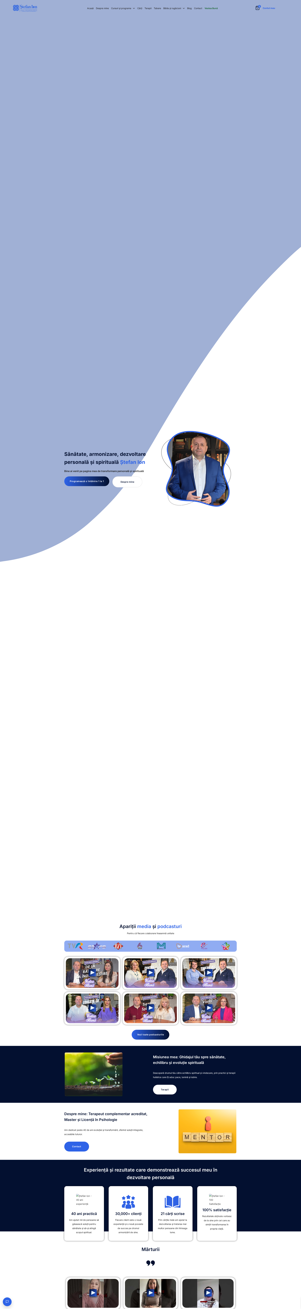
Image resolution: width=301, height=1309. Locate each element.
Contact (198, 8)
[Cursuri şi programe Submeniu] (134, 8)
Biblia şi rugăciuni (172, 8)
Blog (189, 8)
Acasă (90, 8)
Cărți (139, 8)
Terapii (148, 8)
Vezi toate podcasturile (150, 1034)
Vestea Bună (211, 8)
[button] (92, 973)
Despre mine (102, 8)
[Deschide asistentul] (7, 1301)
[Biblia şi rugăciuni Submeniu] (184, 8)
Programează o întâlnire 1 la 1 (87, 481)
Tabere (157, 8)
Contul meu (269, 8)
